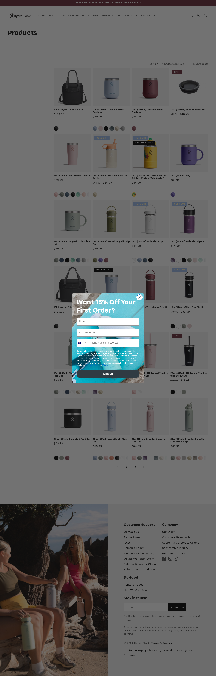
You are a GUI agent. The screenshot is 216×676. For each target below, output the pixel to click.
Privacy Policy (93, 365)
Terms (105, 365)
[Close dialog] (139, 297)
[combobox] (82, 343)
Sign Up (108, 373)
